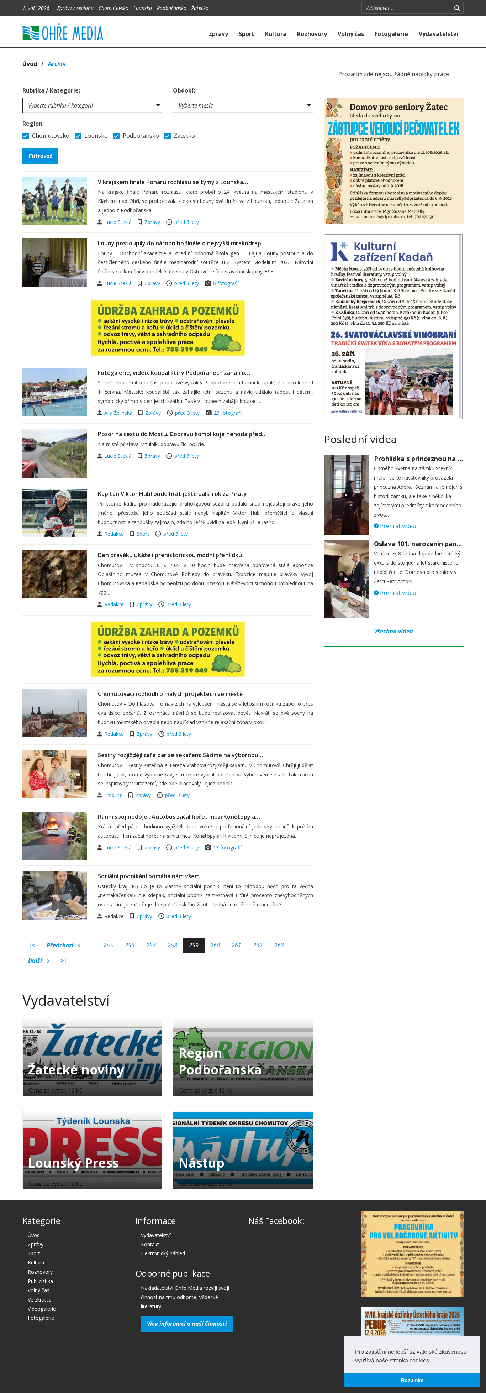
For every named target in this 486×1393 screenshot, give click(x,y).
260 (215, 945)
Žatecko (199, 8)
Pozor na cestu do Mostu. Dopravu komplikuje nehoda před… (182, 434)
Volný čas (351, 34)
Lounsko (142, 8)
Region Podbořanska (220, 1061)
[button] (431, 1361)
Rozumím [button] (412, 1380)
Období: (184, 90)
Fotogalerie (391, 34)
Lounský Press (73, 1162)
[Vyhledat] (457, 7)
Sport (246, 34)
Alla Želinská (119, 412)
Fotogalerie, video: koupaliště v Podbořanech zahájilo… (174, 373)
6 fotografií (226, 283)
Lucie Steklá (118, 222)
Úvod (29, 64)
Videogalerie (42, 1308)
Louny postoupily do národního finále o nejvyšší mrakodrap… (182, 243)
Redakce (114, 533)
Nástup (201, 1162)
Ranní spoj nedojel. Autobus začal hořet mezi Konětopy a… (179, 817)
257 (151, 945)
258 (172, 945)
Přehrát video (397, 526)
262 (258, 945)
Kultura (275, 34)
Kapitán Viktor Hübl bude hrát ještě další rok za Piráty (172, 494)
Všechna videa (393, 631)
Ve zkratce (40, 1299)
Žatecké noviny (76, 1069)
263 (279, 945)
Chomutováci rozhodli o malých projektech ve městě (170, 694)
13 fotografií (227, 847)
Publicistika (40, 1281)
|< (31, 945)
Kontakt (150, 1244)
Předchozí (61, 945)
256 (129, 945)
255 (108, 945)
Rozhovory (312, 34)
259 (194, 945)
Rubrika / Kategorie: (51, 90)
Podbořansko (171, 8)
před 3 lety (186, 222)
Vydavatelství (438, 34)
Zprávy (218, 34)
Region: (33, 123)
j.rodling (114, 795)
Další (35, 960)
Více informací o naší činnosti (187, 1323)
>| (63, 960)
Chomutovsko (113, 8)
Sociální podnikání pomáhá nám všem (149, 876)
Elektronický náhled (163, 1253)
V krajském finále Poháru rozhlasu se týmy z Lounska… (173, 182)
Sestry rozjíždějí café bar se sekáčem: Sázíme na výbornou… (180, 755)
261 (236, 945)
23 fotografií (228, 412)
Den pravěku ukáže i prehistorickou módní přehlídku (170, 555)
